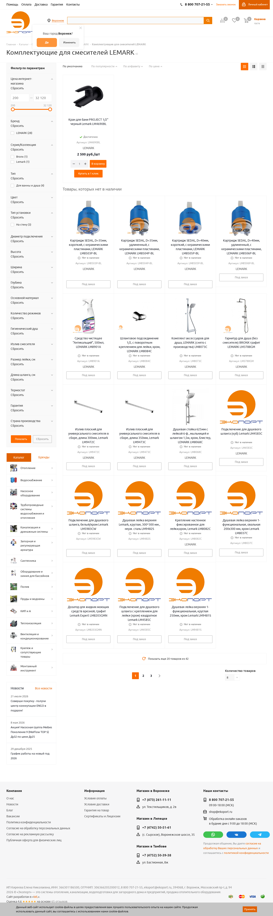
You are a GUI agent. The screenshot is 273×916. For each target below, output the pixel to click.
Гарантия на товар (96, 810)
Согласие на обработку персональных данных (38, 828)
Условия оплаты (95, 798)
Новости (12, 804)
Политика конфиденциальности (28, 822)
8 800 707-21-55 (221, 800)
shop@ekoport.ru (220, 812)
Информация (94, 791)
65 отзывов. (59, 901)
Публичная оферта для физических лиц (33, 840)
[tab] (18, 457)
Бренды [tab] (43, 457)
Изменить (69, 42)
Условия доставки (96, 804)
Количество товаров (240, 671)
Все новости (43, 688)
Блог (9, 810)
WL (36, 896)
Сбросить (17, 88)
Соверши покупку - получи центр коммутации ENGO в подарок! (28, 705)
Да (47, 42)
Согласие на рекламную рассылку (30, 834)
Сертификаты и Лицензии (102, 816)
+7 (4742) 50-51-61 (156, 828)
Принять (250, 909)
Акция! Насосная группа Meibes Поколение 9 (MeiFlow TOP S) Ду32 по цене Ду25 (31, 731)
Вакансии (13, 816)
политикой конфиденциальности (246, 852)
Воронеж (58, 20)
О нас (10, 798)
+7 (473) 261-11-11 (156, 800)
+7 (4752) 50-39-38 (156, 855)
